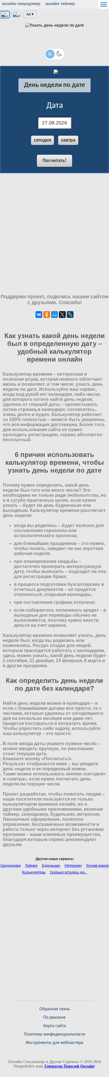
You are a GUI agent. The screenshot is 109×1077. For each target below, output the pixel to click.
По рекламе (54, 1017)
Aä (29, 14)
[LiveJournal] (70, 314)
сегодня (42, 140)
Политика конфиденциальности (54, 1034)
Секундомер (11, 866)
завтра (68, 140)
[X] (62, 314)
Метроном (73, 866)
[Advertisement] (54, 233)
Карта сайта (54, 1026)
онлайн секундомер (21, 4)
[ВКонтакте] (38, 314)
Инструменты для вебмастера (54, 1043)
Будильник (51, 866)
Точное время (97, 866)
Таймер (31, 866)
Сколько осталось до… (68, 872)
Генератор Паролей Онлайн (69, 1066)
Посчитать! (54, 160)
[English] (16, 14)
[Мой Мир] (54, 314)
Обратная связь (54, 1009)
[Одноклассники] (46, 314)
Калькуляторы (34, 872)
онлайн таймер (60, 4)
